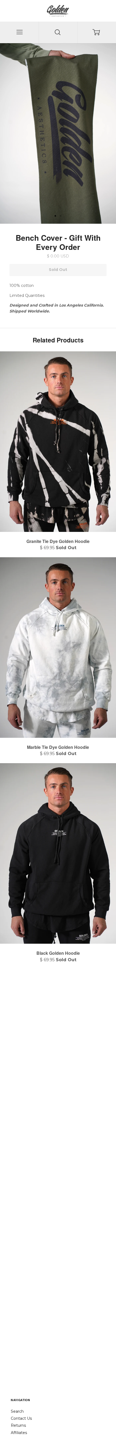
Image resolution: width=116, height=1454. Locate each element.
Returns (18, 1425)
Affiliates (19, 1432)
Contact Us (21, 1418)
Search (17, 1411)
